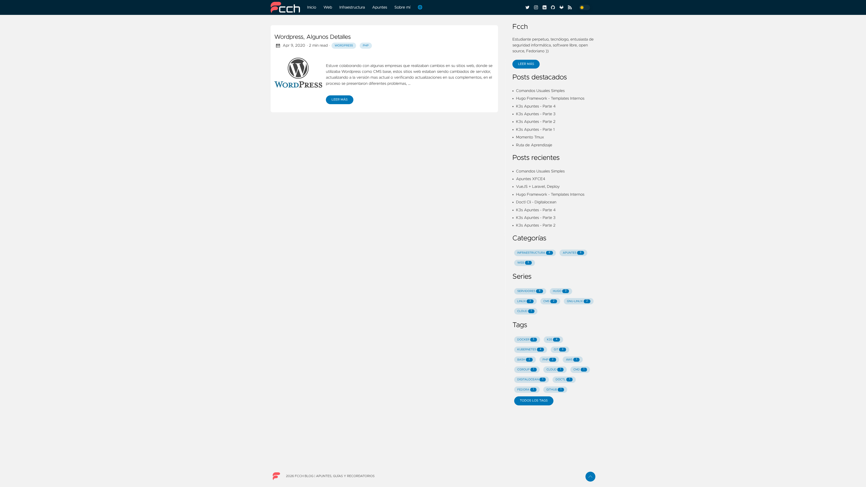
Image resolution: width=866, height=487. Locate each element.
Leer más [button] (526, 64)
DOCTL (563, 379)
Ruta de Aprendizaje (534, 145)
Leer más (340, 99)
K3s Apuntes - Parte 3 (535, 114)
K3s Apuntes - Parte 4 (536, 106)
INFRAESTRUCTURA (533, 252)
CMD (578, 369)
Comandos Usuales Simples (540, 91)
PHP (548, 359)
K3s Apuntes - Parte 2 (535, 122)
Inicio (311, 7)
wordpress (344, 45)
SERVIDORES (528, 291)
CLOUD (524, 311)
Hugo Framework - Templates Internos (550, 98)
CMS (377, 72)
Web (327, 7)
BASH (523, 359)
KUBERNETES (529, 349)
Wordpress (351, 72)
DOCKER (525, 339)
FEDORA (525, 389)
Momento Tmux (530, 137)
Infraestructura (352, 7)
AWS (571, 359)
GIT (558, 349)
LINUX (524, 301)
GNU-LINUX (577, 301)
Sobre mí (402, 7)
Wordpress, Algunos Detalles (312, 37)
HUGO (560, 291)
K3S (552, 339)
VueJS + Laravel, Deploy (538, 187)
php (366, 45)
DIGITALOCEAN (530, 379)
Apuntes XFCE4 (530, 179)
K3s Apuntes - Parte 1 (535, 130)
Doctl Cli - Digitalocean (536, 202)
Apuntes (379, 7)
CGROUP (525, 369)
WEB (523, 262)
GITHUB (553, 389)
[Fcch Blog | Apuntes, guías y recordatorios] (287, 7)
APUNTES (572, 252)
